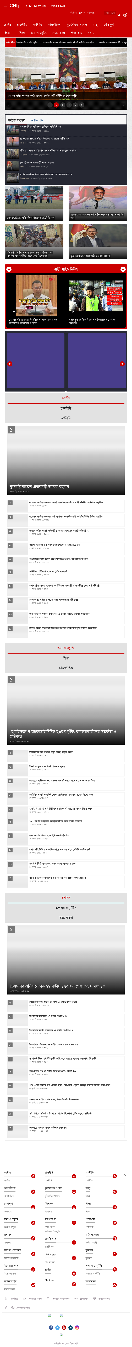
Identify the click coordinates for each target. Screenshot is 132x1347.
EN (113, 13)
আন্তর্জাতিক (54, 25)
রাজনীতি (22, 25)
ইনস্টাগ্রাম (91, 13)
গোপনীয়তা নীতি (23, 1308)
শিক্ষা (22, 33)
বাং (107, 13)
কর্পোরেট (14, 1299)
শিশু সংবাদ (50, 1254)
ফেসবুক (82, 13)
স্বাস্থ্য (95, 25)
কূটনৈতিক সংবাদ (77, 25)
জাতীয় (8, 25)
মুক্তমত (89, 1250)
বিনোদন (8, 33)
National (50, 1280)
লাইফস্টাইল (10, 1281)
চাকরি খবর (50, 1239)
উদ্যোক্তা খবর (11, 1266)
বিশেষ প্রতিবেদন (12, 1250)
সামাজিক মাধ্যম (35, 1299)
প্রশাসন (7, 1235)
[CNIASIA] (63, 1335)
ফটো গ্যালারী (92, 1235)
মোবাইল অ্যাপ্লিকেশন (60, 1299)
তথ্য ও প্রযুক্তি (39, 33)
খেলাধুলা (109, 25)
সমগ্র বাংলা (59, 33)
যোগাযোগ (84, 1299)
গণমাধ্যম (76, 33)
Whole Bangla (52, 1231)
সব (89, 33)
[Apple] (66, 1317)
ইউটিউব (73, 13)
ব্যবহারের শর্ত (104, 1299)
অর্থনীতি (37, 25)
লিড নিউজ (91, 1281)
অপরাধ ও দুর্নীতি (94, 1266)
